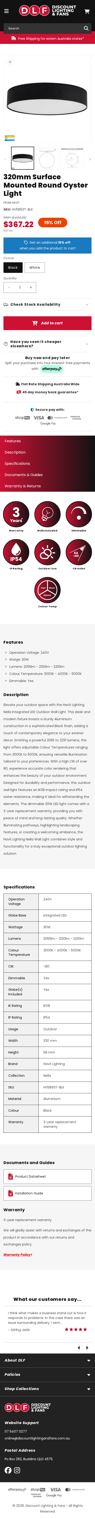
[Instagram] (17, 1471)
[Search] (86, 28)
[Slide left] (5, 159)
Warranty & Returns (23, 486)
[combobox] (47, 28)
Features (13, 441)
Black (13, 267)
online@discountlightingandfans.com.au (37, 1438)
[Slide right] (90, 159)
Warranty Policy (17, 1254)
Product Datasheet (30, 1176)
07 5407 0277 (16, 1431)
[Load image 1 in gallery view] (22, 158)
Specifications (17, 463)
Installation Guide (29, 1193)
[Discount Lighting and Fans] (47, 11)
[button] (87, 11)
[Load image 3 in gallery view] (47, 158)
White (35, 267)
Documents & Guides (24, 474)
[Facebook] (9, 1471)
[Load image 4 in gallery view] (72, 158)
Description (15, 452)
